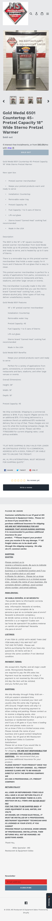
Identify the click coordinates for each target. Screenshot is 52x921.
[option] (13, 100)
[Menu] (47, 13)
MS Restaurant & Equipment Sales (24, 910)
